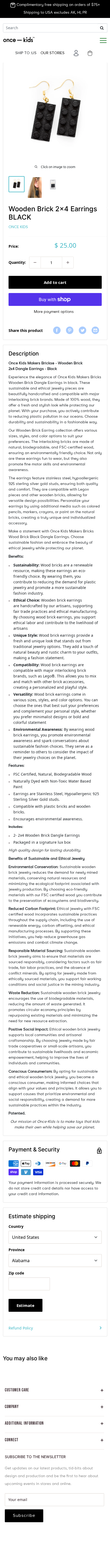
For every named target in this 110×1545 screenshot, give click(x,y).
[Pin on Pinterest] (71, 330)
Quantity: (17, 262)
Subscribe (24, 1516)
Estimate (25, 1305)
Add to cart (55, 282)
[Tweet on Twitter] (84, 330)
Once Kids (18, 227)
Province (17, 1249)
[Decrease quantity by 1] (35, 262)
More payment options (54, 312)
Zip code (16, 1273)
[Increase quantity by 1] (67, 262)
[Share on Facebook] (58, 330)
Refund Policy (21, 1328)
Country (16, 1226)
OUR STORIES (53, 53)
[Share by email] (97, 330)
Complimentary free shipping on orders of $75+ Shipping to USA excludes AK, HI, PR (57, 8)
